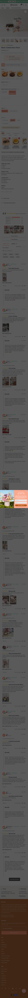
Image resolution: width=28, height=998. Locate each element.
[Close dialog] (26, 491)
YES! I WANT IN (21, 505)
